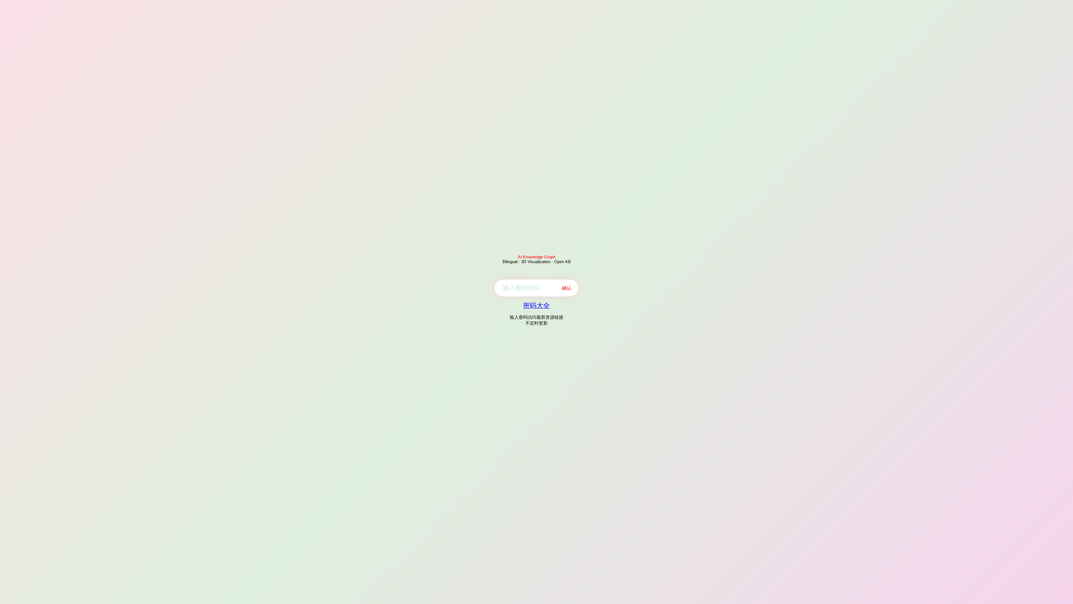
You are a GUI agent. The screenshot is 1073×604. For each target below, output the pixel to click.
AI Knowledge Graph (537, 256)
